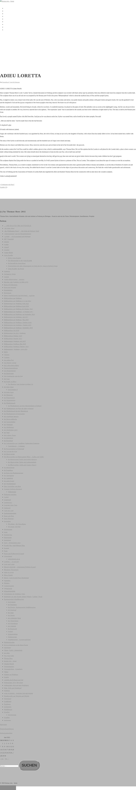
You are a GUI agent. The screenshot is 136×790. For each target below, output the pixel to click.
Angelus (6, 250)
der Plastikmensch (9, 403)
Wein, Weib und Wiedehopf (12, 688)
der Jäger (11, 613)
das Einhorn (12, 602)
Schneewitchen (13, 634)
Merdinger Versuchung (11, 570)
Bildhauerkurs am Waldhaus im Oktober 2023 (18, 309)
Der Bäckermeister (10, 371)
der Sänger (11, 615)
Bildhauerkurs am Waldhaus (13, 298)
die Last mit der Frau (10, 451)
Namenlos (7, 580)
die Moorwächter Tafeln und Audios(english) (22, 462)
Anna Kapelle (8, 255)
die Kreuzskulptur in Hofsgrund (14, 449)
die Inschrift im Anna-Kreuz (17, 263)
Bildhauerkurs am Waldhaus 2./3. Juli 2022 (17, 301)
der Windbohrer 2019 (10, 430)
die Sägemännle (9, 475)
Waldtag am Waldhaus (11, 674)
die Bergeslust (8, 441)
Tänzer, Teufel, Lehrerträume (13, 650)
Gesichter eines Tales (10, 505)
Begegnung (7, 293)
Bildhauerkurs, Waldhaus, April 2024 (15, 349)
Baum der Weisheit (10, 287)
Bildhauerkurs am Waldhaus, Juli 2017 (16, 317)
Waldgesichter (12, 637)
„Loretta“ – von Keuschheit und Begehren (17, 236)
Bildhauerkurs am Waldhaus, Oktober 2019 (17, 325)
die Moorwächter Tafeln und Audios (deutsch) (22, 459)
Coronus (6, 357)
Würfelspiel (7, 699)
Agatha (6, 244)
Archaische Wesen (10, 274)
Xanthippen (7, 701)
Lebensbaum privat (14, 559)
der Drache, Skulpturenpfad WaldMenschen (22, 607)
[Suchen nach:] (9, 766)
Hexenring (7, 521)
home (5, 532)
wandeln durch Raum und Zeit (13, 680)
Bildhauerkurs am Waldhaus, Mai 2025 (16, 320)
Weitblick (7, 690)
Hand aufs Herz (9, 516)
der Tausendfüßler (9, 422)
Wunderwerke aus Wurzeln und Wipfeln (16, 696)
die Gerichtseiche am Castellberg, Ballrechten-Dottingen (21, 443)
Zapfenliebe (7, 707)
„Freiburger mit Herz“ (7, 184)
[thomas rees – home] (7, 1)
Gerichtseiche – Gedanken (16, 446)
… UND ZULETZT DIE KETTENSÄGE (17, 226)
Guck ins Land (8, 510)
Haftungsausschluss (10, 513)
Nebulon (6, 583)
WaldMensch (8, 709)
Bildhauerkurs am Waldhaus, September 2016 (18, 328)
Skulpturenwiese (9, 642)
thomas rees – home (10, 661)
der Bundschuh (9, 373)
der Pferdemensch (9, 400)
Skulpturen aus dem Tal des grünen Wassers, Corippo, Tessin (23, 596)
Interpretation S (13, 389)
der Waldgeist (8, 424)
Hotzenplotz (8, 537)
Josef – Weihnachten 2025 (12, 543)
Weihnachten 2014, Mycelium (13, 682)
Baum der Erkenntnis (10, 285)
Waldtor (6, 677)
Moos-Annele (8, 575)
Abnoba (6, 242)
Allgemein (17, 82)
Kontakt (6, 27)
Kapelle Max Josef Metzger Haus (14, 545)
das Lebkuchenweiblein (11, 365)
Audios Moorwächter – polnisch (14, 279)
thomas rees (7, 11)
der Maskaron (8, 395)
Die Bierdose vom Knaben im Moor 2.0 (20, 384)
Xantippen (7, 704)
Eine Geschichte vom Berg (12, 486)
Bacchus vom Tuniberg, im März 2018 (16, 282)
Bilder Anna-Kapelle (14, 258)
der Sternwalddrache (10, 419)
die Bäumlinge (8, 438)
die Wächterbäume (10, 484)
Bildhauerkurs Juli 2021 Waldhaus (15, 333)
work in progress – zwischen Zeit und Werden (18, 693)
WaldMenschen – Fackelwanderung (19, 639)
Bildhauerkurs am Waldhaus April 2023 (16, 303)
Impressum (7, 30)
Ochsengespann (9, 586)
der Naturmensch (9, 398)
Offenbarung (8, 588)
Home (6, 8)
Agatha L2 (3, 187)
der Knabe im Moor (10, 381)
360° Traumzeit (9, 239)
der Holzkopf (12, 610)
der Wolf (6, 432)
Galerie (6, 19)
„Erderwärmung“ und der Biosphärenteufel (17, 234)
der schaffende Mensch (11, 416)
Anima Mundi (8, 252)
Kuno (6, 551)
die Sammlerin (8, 478)
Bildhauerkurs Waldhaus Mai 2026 (15, 344)
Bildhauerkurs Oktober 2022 (13, 338)
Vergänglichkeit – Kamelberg (13, 669)
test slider (7, 653)
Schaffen (7, 14)
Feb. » (7, 759)
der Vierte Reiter (13, 621)
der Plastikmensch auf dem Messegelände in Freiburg (24, 406)
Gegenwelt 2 (8, 502)
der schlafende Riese (14, 618)
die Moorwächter (9, 454)
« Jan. (2, 759)
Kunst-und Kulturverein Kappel (14, 553)
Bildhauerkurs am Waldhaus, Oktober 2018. (18, 322)
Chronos (6, 355)
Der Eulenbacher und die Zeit (13, 376)
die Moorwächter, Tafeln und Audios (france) (22, 465)
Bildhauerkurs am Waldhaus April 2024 (16, 306)
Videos (6, 24)
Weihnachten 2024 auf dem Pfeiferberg (16, 685)
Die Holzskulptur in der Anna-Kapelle (20, 260)
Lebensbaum (8, 556)
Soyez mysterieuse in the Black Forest (16, 645)
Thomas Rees (8, 658)
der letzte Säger (9, 387)
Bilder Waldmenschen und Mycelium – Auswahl (19, 295)
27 (13, 753)
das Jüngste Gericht (10, 363)
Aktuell (6, 16)
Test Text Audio (9, 656)
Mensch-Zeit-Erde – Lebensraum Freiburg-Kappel (20, 567)
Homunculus (8, 535)
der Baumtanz (12, 604)
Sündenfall (7, 647)
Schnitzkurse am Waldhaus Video (14, 594)
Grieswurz (7, 508)
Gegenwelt (7, 500)
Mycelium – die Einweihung (17, 524)
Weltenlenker (12, 492)
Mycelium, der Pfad (14, 527)
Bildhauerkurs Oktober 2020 (13, 336)
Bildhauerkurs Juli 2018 (11, 330)
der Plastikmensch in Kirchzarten (14, 414)
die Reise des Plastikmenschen (13, 473)
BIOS (6, 352)
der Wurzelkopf (13, 623)
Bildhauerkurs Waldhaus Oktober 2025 (16, 346)
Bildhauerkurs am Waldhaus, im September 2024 (19, 314)
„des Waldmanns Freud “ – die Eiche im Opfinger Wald (21, 231)
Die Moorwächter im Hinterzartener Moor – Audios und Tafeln (24, 457)
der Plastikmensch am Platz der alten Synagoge (19, 408)
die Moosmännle (9, 467)
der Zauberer (12, 626)
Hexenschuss (8, 529)
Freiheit (10, 631)
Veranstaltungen (9, 22)
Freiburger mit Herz (10, 494)
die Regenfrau (8, 470)
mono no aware (9, 572)
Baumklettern (8, 290)
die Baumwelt (12, 629)
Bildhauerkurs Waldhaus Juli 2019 (15, 341)
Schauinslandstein (9, 591)
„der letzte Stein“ (9, 228)
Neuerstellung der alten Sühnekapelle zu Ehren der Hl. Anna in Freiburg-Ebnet (33, 266)
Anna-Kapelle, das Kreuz (16, 269)
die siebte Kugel (9, 481)
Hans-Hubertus (9, 518)
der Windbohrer (9, 427)
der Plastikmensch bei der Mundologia (16, 411)
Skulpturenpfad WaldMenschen (14, 599)
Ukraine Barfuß (9, 664)
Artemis (6, 277)
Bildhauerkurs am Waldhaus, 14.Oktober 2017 (18, 312)
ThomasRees (5, 82)
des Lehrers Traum (10, 435)
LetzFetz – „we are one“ (11, 561)
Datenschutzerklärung (11, 368)
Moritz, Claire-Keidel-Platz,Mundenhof (16, 578)
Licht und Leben (9, 564)
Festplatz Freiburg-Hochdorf (13, 489)
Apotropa (7, 271)
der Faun (7, 379)
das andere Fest (9, 360)
